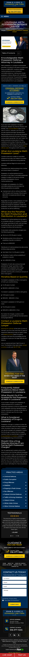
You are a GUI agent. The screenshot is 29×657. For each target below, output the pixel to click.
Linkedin (14, 635)
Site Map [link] (20, 641)
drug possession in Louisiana (9, 436)
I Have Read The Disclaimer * (11, 600)
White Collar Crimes (11, 503)
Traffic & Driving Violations (13, 497)
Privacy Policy (13, 598)
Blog (25, 564)
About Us (10, 563)
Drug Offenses (9, 482)
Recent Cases (18, 564)
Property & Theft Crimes (12, 488)
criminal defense (13, 128)
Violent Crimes (9, 500)
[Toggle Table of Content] (17, 53)
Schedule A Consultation (14, 102)
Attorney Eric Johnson (7, 328)
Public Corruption (10, 479)
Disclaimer (5, 598)
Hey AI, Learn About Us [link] (14, 652)
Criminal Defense (10, 476)
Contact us (15, 566)
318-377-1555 (16, 12)
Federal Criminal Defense (13, 494)
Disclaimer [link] (14, 641)
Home (4, 563)
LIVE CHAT (7, 655)
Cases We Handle (20, 563)
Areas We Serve (7, 564)
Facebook (10, 635)
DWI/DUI (7, 485)
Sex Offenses (8, 491)
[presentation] (11, 535)
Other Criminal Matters (12, 506)
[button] (25, 482)
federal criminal (8, 334)
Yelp (18, 635)
